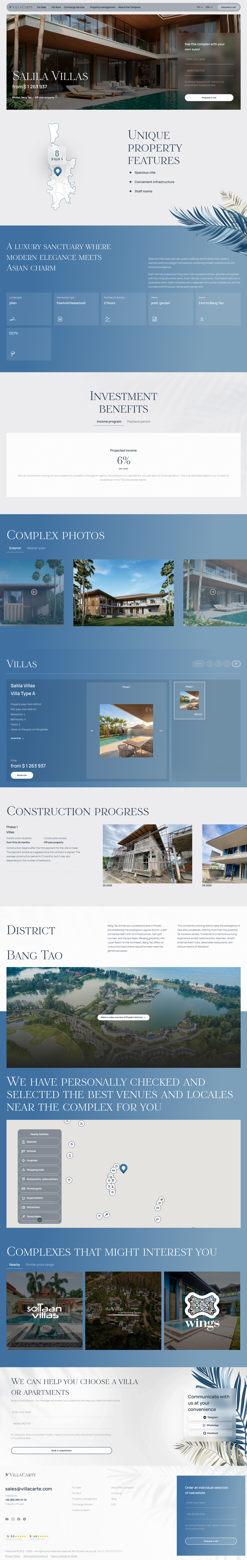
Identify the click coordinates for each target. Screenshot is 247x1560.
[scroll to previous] (34, 592)
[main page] (19, 6)
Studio (199, 663)
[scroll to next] (213, 592)
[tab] (109, 421)
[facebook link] (18, 1519)
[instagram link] (13, 1519)
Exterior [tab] (15, 548)
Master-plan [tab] (36, 548)
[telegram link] (24, 1519)
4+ (236, 663)
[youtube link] (7, 1519)
